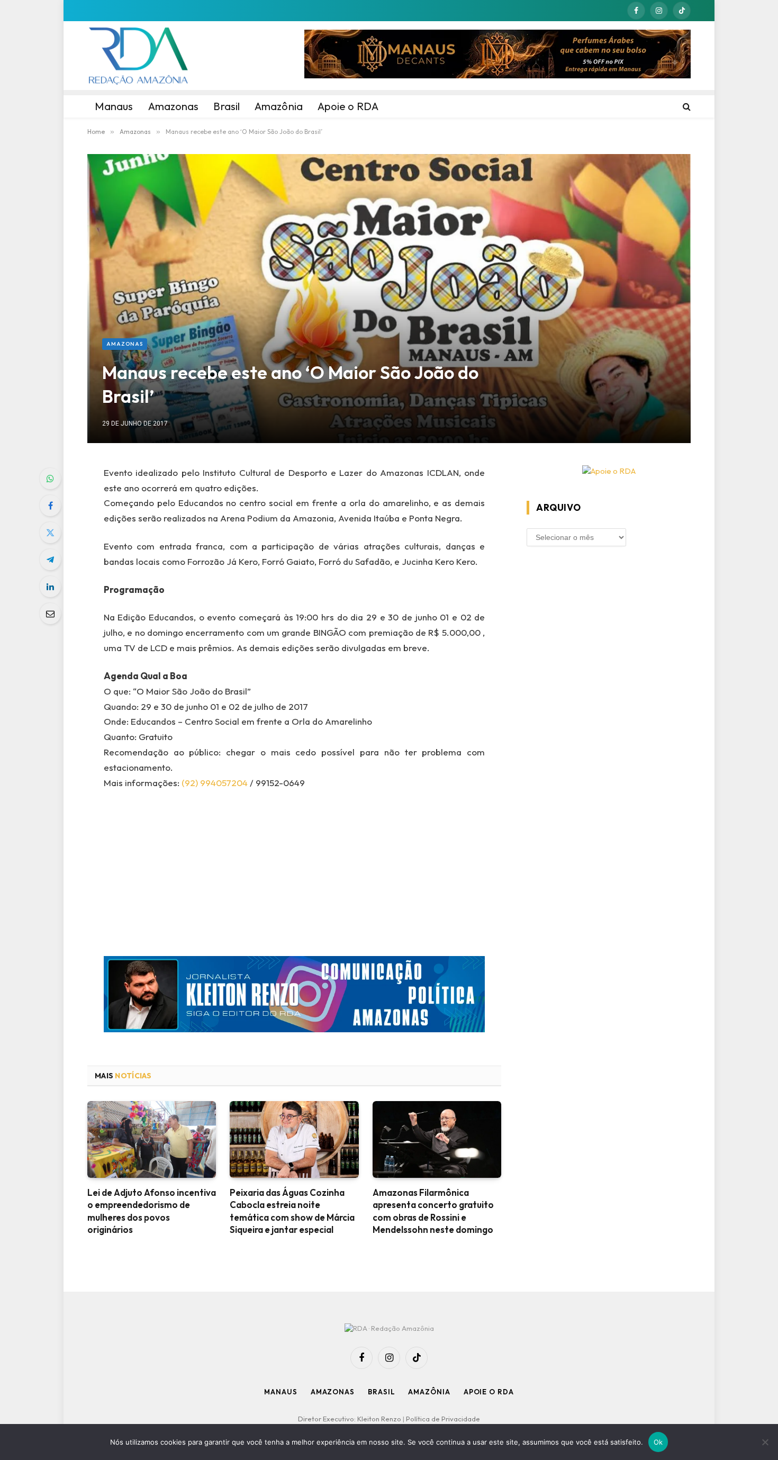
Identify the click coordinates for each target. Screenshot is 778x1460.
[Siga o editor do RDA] (294, 996)
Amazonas (124, 343)
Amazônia (429, 1391)
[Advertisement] (294, 878)
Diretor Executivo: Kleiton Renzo (350, 1418)
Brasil (381, 1391)
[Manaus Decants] (497, 56)
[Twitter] (50, 532)
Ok (658, 1442)
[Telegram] (50, 559)
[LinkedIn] (50, 586)
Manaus (280, 1391)
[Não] (764, 1442)
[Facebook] (50, 505)
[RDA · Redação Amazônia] (138, 55)
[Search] (686, 106)
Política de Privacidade (443, 1418)
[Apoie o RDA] (609, 471)
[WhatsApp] (50, 478)
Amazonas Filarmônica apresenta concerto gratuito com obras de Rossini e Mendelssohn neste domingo (433, 1210)
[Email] (50, 613)
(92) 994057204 (215, 782)
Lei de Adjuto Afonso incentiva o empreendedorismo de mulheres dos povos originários (151, 1210)
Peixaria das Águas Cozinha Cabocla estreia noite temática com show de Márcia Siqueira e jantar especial (292, 1210)
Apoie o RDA (489, 1391)
